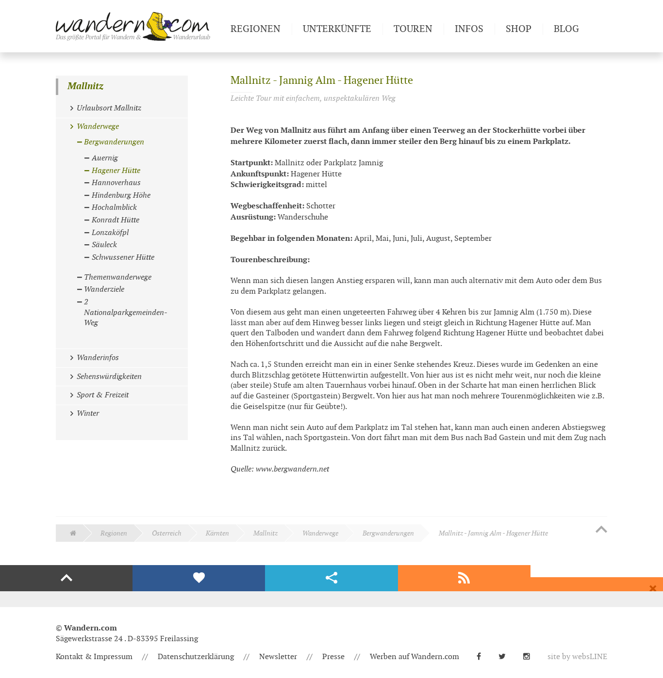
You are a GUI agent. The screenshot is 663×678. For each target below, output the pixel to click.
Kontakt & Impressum (94, 657)
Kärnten (217, 533)
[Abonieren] (464, 578)
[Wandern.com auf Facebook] (483, 657)
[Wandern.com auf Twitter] (506, 657)
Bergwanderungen (388, 533)
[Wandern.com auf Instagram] (530, 657)
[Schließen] (652, 588)
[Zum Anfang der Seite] (601, 530)
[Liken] (199, 578)
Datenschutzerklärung (196, 657)
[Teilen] (331, 578)
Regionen (113, 533)
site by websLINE (577, 657)
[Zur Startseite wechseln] (139, 26)
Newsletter (278, 657)
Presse (333, 657)
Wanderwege (320, 533)
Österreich (167, 533)
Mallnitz (85, 86)
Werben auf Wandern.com (414, 657)
